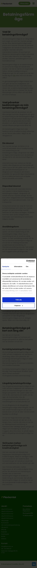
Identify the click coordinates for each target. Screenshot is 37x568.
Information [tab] (18, 266)
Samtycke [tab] (5, 266)
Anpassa (17, 305)
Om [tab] (27, 266)
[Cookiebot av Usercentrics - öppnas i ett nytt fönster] (26, 261)
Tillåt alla (18, 300)
